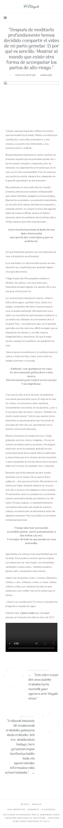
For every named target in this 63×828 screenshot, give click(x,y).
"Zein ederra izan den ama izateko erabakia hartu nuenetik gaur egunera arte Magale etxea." (31, 686)
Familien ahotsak (25, 75)
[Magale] (31, 6)
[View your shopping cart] (56, 18)
